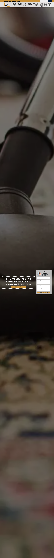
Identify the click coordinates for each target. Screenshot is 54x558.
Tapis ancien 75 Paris (24, 4)
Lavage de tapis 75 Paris (45, 4)
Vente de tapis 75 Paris (49, 5)
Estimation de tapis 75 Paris (20, 4)
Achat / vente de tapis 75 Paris (41, 5)
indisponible (7, 1)
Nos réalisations (19, 286)
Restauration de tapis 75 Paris (36, 4)
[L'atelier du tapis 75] (6, 4)
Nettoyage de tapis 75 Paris (14, 4)
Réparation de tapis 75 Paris (29, 4)
